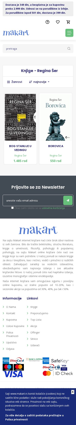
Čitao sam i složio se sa (39, 208)
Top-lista (35, 319)
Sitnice (34, 339)
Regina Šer (20, 155)
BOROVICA (55, 146)
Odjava (10, 348)
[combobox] (43, 82)
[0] (68, 22)
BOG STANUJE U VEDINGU (20, 148)
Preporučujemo (39, 313)
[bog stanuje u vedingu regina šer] (20, 117)
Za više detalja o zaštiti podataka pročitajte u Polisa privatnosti (34, 417)
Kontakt (10, 313)
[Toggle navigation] (69, 33)
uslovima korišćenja (53, 208)
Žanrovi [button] (16, 82)
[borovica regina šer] (55, 118)
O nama (11, 307)
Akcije (33, 326)
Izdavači (35, 345)
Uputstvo (11, 342)
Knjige (33, 307)
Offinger (35, 332)
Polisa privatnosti (12, 334)
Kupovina (11, 319)
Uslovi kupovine (15, 326)
